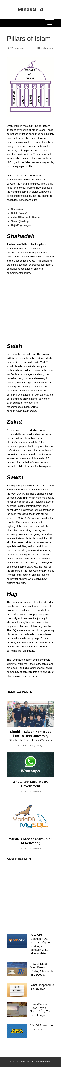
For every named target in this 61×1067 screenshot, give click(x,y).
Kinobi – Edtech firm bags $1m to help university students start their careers (30, 736)
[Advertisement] (30, 310)
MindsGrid (30, 9)
